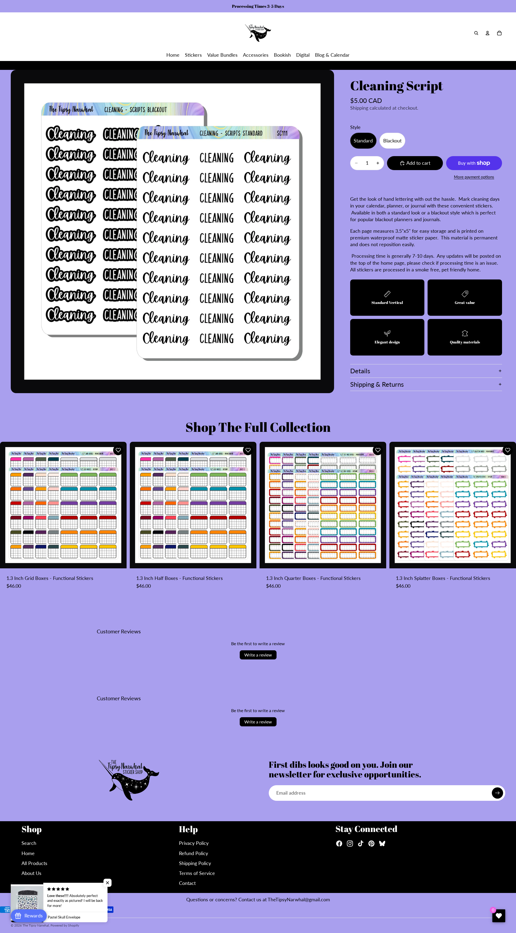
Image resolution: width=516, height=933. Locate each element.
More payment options (474, 176)
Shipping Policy (195, 863)
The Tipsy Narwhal (36, 925)
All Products (34, 863)
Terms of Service (197, 873)
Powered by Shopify (65, 925)
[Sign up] (497, 793)
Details (360, 371)
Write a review (258, 654)
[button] (118, 450)
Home (28, 853)
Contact (187, 883)
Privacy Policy (194, 843)
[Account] (487, 33)
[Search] (476, 33)
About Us (31, 873)
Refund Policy (193, 853)
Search (29, 843)
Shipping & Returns (377, 384)
